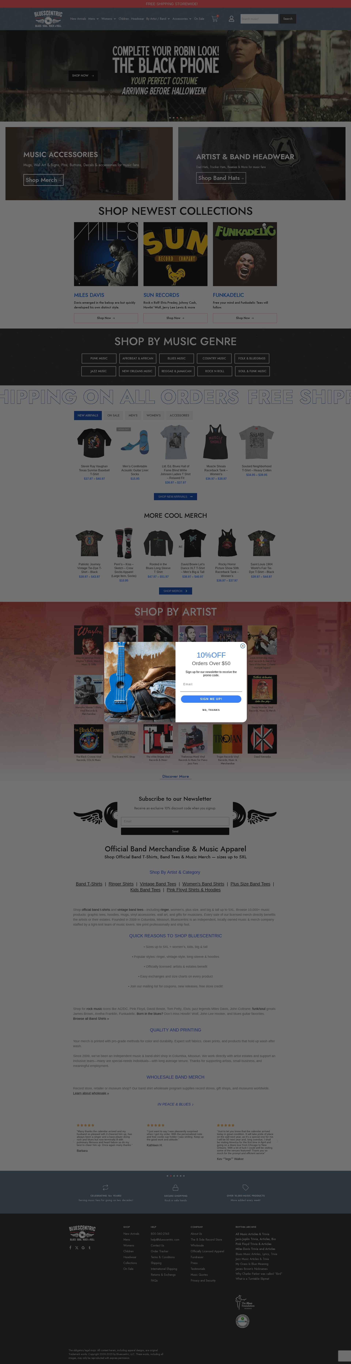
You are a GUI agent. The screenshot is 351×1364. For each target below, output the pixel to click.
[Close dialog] (243, 646)
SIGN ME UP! (211, 699)
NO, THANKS (211, 710)
